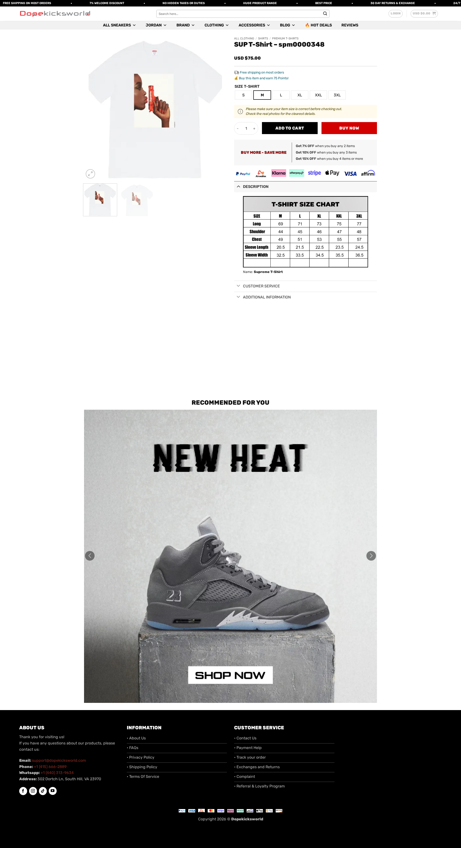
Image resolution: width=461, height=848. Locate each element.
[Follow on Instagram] (33, 791)
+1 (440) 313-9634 (57, 772)
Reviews (349, 25)
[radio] (243, 95)
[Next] (218, 108)
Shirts (263, 38)
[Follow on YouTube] (53, 791)
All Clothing (244, 38)
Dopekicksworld (247, 819)
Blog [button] (285, 25)
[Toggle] (238, 186)
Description (255, 186)
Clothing (214, 25)
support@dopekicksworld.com (59, 760)
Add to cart (289, 128)
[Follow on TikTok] (43, 791)
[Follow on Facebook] (23, 791)
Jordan (154, 25)
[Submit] (325, 14)
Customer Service (261, 286)
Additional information (267, 297)
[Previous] (93, 108)
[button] (395, 14)
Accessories (252, 25)
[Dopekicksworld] (55, 14)
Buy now (349, 128)
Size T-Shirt (247, 87)
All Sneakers (117, 25)
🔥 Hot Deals (318, 25)
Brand (183, 25)
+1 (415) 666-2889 (50, 766)
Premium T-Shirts (285, 38)
